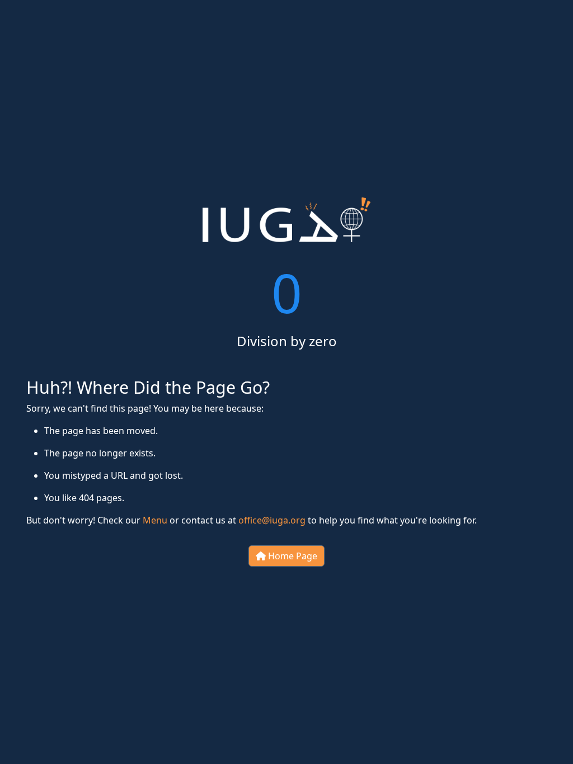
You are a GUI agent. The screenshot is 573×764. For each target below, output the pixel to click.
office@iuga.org (272, 520)
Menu (155, 520)
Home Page (291, 556)
